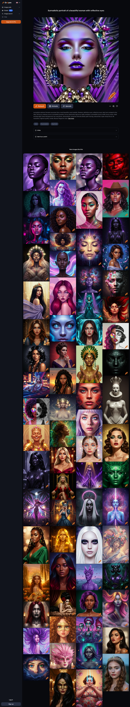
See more (71, 118)
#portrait (54, 124)
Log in (11, 700)
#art (36, 124)
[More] (110, 106)
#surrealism (44, 124)
